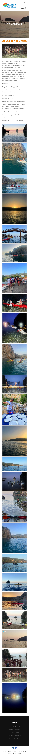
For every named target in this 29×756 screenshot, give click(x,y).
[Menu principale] (24, 3)
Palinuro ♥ (6, 751)
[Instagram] (13, 748)
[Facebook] (16, 748)
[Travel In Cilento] (9, 5)
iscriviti (23, 8)
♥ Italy (15, 754)
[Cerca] (19, 3)
